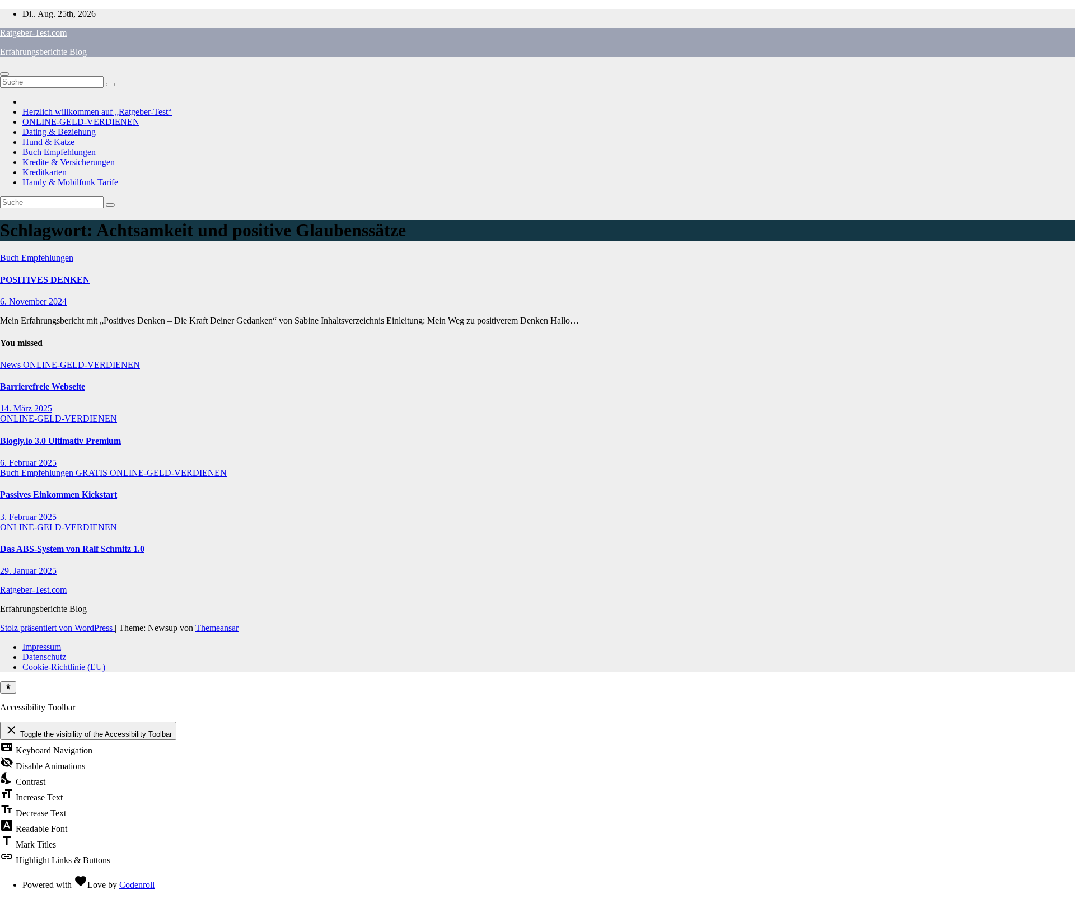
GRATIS (93, 472)
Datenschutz (44, 657)
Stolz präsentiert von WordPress (57, 628)
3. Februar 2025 (28, 517)
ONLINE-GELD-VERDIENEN (80, 122)
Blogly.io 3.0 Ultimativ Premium (60, 441)
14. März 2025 (26, 408)
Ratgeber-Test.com (33, 33)
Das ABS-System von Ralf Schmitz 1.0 (72, 549)
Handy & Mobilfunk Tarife (70, 182)
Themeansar (217, 628)
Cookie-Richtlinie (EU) (63, 667)
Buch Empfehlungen (59, 152)
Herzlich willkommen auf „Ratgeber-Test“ (97, 111)
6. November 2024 (33, 301)
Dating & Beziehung (59, 132)
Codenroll (137, 884)
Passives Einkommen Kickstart (58, 494)
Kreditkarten (44, 172)
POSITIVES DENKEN (45, 279)
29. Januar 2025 (28, 570)
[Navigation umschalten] (4, 74)
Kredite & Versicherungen (68, 162)
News (11, 364)
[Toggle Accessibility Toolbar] (8, 687)
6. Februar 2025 (28, 462)
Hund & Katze (48, 142)
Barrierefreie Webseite (42, 386)
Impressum (41, 647)
